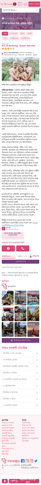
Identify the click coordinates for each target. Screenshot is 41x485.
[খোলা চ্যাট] (25, 4)
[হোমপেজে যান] (8, 4)
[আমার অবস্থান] (5, 481)
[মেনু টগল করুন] (2, 4)
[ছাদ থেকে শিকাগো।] (20, 329)
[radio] (3, 48)
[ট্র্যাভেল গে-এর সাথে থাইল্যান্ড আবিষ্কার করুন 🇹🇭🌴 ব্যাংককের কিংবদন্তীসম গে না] (8, 298)
